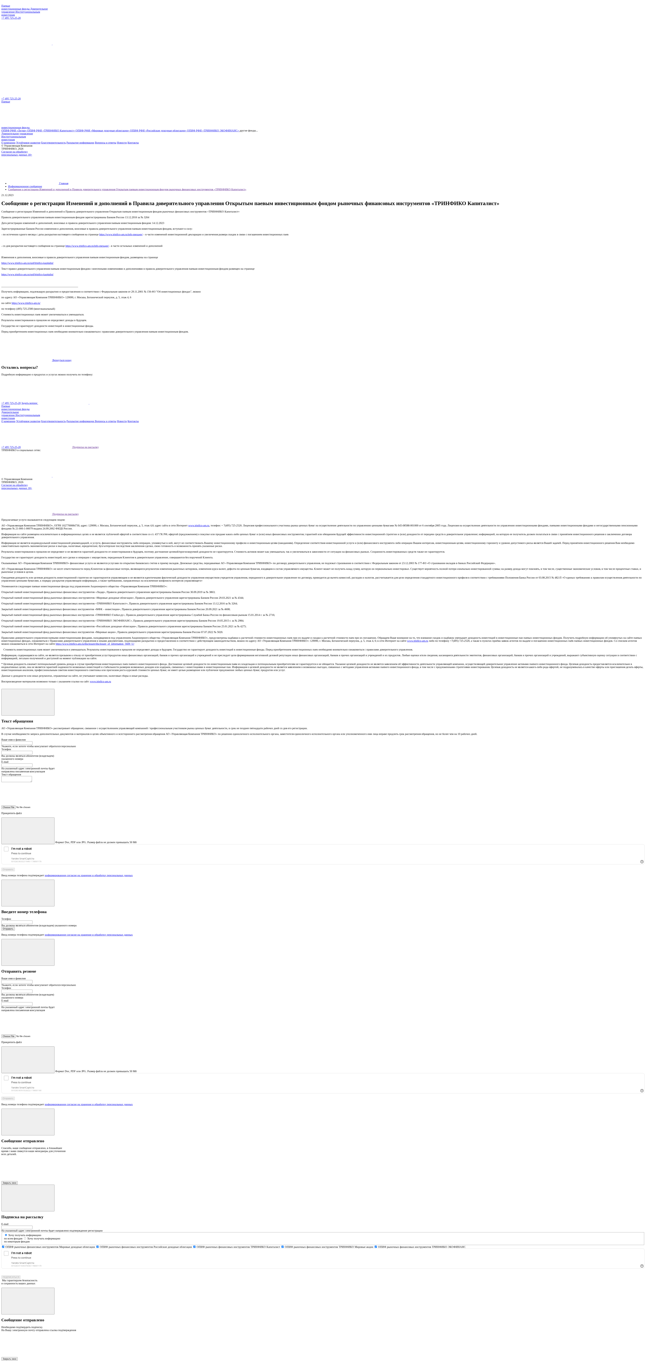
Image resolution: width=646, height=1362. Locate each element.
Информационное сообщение (25, 186)
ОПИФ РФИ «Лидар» (14, 130)
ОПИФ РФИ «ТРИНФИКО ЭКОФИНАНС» (213, 130)
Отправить (8, 869)
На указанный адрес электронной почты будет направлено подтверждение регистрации (52, 1230)
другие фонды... (249, 130)
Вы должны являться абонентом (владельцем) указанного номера (39, 925)
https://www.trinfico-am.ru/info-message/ (121, 234)
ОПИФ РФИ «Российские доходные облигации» (158, 130)
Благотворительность (53, 142)
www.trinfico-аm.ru (198, 525)
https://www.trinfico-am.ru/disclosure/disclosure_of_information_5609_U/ (95, 643)
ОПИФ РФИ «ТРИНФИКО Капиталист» (51, 130)
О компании (8, 142)
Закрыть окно (9, 1183)
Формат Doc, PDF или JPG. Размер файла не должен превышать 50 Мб (96, 842)
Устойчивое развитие (28, 142)
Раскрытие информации (80, 142)
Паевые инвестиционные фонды (15, 7)
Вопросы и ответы (105, 142)
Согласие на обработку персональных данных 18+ (16, 153)
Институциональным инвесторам (13, 138)
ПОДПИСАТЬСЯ (11, 1277)
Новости (122, 142)
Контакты (133, 142)
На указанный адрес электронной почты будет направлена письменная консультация (28, 770)
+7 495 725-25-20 (11, 17)
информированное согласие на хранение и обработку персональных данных (89, 875)
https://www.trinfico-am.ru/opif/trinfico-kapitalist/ (27, 263)
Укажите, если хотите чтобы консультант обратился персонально (38, 746)
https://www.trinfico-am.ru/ (26, 303)
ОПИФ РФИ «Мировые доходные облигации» (103, 130)
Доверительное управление (17, 133)
